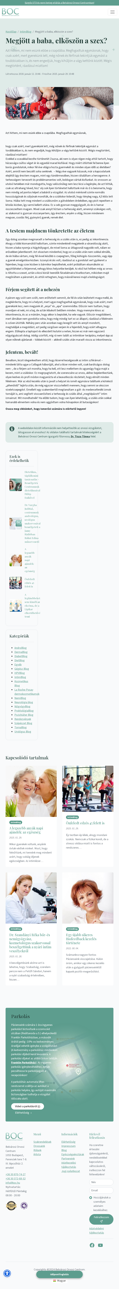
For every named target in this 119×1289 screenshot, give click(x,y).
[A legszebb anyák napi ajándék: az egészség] (15, 560)
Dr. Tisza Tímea (80, 436)
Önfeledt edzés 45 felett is (30, 582)
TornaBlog (20, 727)
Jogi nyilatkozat (70, 1171)
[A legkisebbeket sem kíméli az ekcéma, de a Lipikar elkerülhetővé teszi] (15, 605)
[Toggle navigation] (112, 12)
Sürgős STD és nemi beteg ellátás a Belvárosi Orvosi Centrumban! (59, 2)
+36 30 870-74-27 (16, 1174)
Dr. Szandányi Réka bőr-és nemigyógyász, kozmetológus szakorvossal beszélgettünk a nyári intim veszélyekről (30, 943)
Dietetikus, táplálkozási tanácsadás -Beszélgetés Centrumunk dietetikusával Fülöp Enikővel (32, 484)
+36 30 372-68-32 (16, 1179)
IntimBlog (25, 32)
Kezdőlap (11, 32)
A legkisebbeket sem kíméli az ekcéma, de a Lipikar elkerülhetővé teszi (32, 605)
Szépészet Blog (23, 723)
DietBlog (19, 660)
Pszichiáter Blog (23, 715)
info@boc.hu (13, 1183)
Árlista (37, 1154)
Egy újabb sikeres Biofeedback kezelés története (81, 939)
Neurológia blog (23, 702)
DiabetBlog (20, 656)
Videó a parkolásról (26, 1106)
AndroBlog (20, 648)
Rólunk (37, 1150)
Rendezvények (22, 719)
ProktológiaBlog (24, 711)
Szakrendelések (42, 1142)
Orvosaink (39, 1146)
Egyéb (18, 665)
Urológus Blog (22, 732)
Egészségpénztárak (72, 1154)
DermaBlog (21, 652)
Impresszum (68, 1146)
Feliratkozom (101, 1217)
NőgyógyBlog (22, 706)
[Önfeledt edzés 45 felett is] (15, 583)
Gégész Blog (21, 669)
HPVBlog (19, 673)
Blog (64, 1150)
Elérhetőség (22, 1113)
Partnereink (68, 1159)
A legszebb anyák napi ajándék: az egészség (30, 560)
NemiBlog (20, 698)
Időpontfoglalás (59, 1274)
